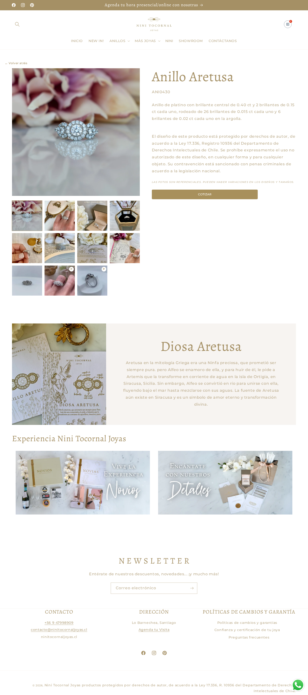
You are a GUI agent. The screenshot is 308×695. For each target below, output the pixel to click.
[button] (17, 24)
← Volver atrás (16, 63)
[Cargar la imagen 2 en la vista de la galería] (60, 216)
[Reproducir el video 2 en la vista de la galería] (92, 281)
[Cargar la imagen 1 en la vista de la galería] (27, 216)
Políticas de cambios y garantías (247, 623)
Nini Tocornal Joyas (63, 685)
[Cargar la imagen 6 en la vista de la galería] (60, 248)
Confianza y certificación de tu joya (247, 630)
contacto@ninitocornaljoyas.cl (59, 629)
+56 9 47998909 (59, 623)
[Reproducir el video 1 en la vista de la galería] (60, 281)
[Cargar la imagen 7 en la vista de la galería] (92, 248)
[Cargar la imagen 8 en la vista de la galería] (125, 248)
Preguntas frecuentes (249, 637)
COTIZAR (205, 194)
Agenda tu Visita (154, 629)
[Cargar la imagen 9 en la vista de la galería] (27, 281)
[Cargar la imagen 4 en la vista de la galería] (125, 216)
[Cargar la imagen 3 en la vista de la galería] (92, 216)
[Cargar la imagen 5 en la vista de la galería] (27, 248)
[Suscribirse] (191, 588)
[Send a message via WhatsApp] (298, 685)
